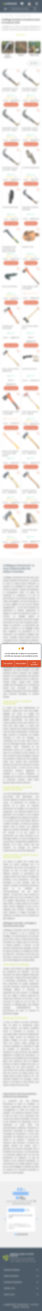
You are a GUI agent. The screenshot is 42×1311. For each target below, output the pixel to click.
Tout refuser (7, 663)
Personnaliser (21, 663)
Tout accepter (34, 663)
